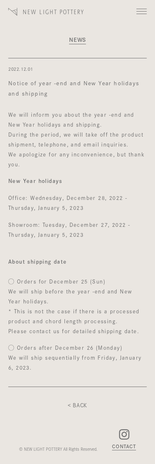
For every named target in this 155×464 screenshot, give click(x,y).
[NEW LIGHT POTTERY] (46, 17)
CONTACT (124, 446)
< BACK (77, 405)
